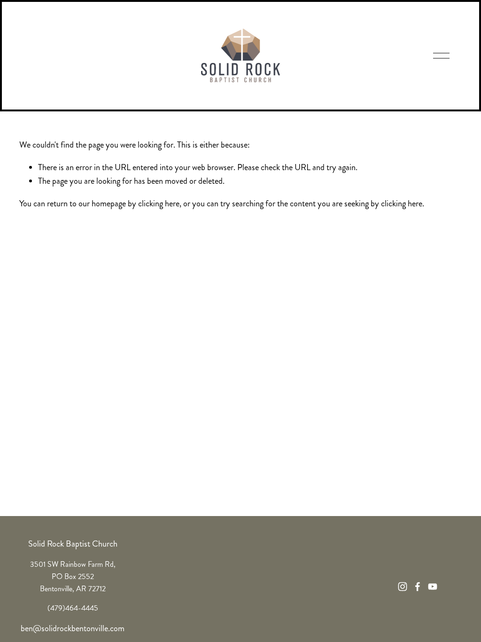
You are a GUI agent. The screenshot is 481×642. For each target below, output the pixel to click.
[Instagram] (402, 586)
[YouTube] (432, 586)
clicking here (158, 203)
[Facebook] (417, 586)
